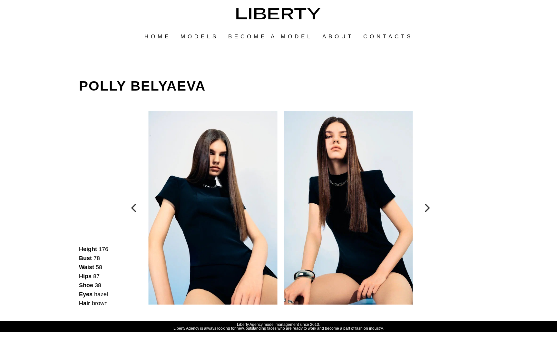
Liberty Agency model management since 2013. (278, 324)
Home (157, 37)
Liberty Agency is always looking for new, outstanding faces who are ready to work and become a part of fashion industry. (278, 328)
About (338, 37)
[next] (426, 208)
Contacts (388, 37)
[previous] (134, 208)
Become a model (270, 37)
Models (200, 37)
